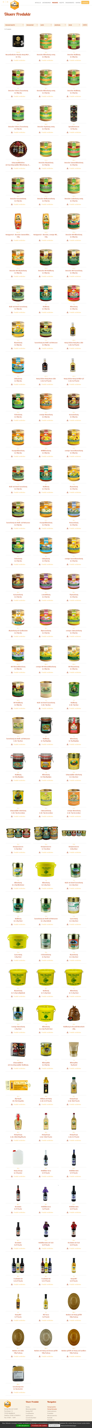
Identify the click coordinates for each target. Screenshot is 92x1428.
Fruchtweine (30, 1413)
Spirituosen (29, 1415)
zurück (85, 25)
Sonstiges (29, 1420)
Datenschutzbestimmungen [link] (68, 1425)
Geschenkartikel (31, 1417)
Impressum (50, 1420)
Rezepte (61, 2)
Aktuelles (38, 2)
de (3, 2)
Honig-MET (29, 1411)
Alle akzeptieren (23, 1425)
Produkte (55, 2)
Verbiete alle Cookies (40, 1425)
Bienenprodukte (31, 1409)
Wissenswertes (69, 2)
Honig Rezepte (52, 1409)
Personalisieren (54, 1425)
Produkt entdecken (19, 60)
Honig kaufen (51, 1407)
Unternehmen (46, 2)
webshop (85, 2)
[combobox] (14, 25)
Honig (28, 1407)
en (7, 2)
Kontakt (78, 2)
